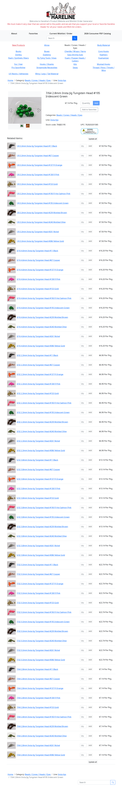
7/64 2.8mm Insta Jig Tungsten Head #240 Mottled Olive (42, 736)
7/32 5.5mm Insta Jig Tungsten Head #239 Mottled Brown (42, 631)
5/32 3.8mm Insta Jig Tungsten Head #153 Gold (38, 498)
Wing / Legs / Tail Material (46, 73)
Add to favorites (89, 109)
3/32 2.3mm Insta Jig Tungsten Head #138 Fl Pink (38, 384)
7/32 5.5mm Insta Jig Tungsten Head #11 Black (37, 564)
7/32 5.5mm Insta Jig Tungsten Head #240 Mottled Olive (42, 640)
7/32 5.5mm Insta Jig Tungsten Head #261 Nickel (38, 650)
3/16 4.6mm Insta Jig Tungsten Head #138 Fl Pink (38, 279)
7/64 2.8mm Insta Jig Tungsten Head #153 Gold (38, 707)
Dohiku (18, 54)
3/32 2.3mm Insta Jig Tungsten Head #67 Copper (38, 365)
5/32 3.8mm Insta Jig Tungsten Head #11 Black (37, 460)
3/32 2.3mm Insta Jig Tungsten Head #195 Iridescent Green (43, 412)
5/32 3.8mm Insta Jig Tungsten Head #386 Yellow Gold (41, 555)
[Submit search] (74, 38)
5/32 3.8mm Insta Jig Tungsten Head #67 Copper (38, 469)
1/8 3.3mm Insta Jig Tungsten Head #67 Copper (38, 155)
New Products (18, 45)
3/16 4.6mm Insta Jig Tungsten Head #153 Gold (38, 288)
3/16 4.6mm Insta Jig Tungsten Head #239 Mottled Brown (42, 317)
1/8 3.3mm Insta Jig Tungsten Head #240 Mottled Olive (41, 222)
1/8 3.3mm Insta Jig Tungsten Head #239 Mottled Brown (42, 212)
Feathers (103, 54)
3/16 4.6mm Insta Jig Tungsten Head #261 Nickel (38, 336)
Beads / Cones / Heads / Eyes (38, 80)
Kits (75, 64)
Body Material (103, 45)
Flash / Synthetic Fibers (18, 58)
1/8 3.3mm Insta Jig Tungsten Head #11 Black (37, 146)
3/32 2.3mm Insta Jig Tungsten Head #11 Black (37, 355)
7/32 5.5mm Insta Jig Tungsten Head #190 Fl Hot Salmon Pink (44, 612)
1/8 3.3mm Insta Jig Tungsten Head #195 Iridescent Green (43, 203)
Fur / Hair (18, 64)
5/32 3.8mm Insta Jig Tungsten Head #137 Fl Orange (40, 479)
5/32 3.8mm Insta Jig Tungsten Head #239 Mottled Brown (42, 526)
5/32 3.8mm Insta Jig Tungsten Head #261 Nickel (38, 545)
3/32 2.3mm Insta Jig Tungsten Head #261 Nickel (38, 441)
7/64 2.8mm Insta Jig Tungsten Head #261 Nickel (38, 745)
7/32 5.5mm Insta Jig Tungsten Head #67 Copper (38, 574)
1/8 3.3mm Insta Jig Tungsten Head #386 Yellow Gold (40, 241)
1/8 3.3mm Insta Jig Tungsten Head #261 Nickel (38, 231)
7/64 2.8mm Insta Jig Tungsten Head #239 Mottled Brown (42, 726)
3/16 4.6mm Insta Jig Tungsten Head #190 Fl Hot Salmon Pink (44, 298)
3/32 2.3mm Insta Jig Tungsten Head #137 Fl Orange (40, 374)
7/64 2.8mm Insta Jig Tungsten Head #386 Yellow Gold (41, 755)
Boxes (47, 51)
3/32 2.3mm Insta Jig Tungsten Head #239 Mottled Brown (42, 422)
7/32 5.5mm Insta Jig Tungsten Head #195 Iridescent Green (43, 621)
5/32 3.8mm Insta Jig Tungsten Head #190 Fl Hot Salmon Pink (44, 507)
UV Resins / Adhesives (18, 73)
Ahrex (46, 45)
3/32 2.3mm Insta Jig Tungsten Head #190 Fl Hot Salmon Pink (44, 403)
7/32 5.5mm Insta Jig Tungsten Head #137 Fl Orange (40, 583)
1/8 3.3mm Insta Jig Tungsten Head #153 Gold (37, 184)
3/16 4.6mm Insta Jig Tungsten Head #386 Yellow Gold (41, 346)
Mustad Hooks (103, 64)
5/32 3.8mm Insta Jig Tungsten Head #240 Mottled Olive (42, 536)
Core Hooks (103, 51)
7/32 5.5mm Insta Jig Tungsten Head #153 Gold (38, 602)
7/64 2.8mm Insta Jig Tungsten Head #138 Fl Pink (38, 698)
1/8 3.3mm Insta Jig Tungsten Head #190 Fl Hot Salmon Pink (43, 193)
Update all (93, 139)
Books (18, 51)
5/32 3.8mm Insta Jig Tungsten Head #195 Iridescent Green (43, 517)
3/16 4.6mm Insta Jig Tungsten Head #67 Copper (38, 260)
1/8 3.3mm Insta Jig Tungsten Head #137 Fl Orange (39, 165)
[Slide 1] (28, 125)
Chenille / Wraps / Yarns (75, 51)
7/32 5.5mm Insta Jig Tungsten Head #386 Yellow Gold (41, 659)
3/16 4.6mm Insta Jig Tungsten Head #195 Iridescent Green (43, 307)
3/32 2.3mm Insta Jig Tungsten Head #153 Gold (38, 393)
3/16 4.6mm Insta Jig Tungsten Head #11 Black (37, 250)
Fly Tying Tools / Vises (46, 58)
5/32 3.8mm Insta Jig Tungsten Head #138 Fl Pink (38, 488)
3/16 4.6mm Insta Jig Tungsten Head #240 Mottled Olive (42, 326)
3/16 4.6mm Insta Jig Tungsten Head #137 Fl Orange (40, 269)
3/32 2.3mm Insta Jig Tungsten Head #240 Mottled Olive (42, 431)
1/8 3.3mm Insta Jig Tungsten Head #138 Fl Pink (38, 174)
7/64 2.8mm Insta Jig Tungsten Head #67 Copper (38, 678)
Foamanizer (103, 58)
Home (10, 80)
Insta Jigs (62, 80)
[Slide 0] (22, 125)
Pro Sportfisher (18, 67)
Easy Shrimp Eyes (75, 54)
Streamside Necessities (46, 67)
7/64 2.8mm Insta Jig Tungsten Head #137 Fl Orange (40, 688)
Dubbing (47, 54)
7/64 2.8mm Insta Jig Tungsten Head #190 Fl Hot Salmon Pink (44, 717)
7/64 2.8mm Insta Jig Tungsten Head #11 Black (37, 669)
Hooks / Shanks (47, 64)
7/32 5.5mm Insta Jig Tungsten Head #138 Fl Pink (38, 593)
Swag (75, 67)
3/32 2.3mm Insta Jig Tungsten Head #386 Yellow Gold (41, 450)
